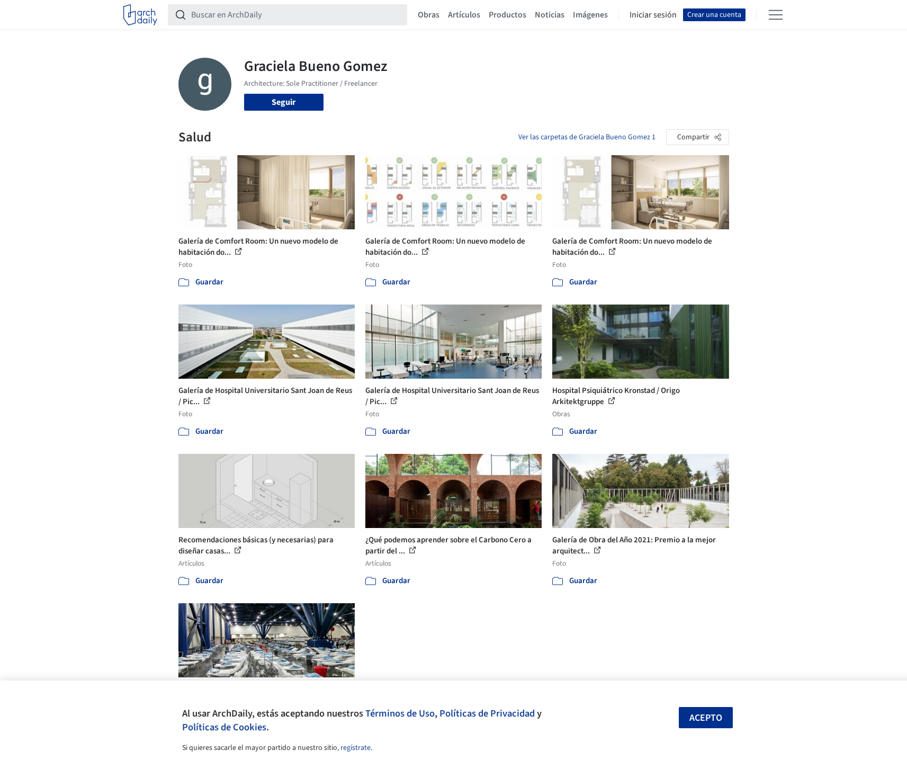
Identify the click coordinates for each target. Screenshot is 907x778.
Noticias (549, 15)
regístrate (355, 748)
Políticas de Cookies (224, 727)
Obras (428, 15)
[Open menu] (775, 14)
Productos (507, 15)
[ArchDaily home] (140, 14)
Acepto (705, 718)
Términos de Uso (400, 713)
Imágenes (590, 15)
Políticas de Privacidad (487, 713)
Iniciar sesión (653, 15)
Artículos (464, 15)
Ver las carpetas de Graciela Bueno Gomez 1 (586, 137)
